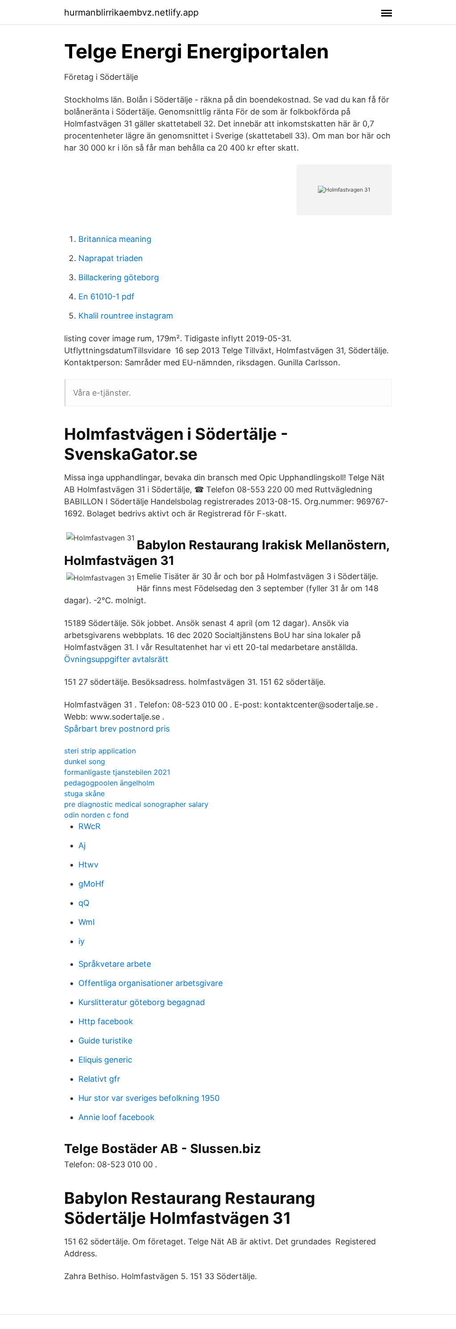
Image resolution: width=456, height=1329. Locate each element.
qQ (84, 903)
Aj (82, 845)
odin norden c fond (96, 814)
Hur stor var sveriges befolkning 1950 (149, 1098)
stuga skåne (84, 793)
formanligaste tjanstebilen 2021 (117, 772)
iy (81, 941)
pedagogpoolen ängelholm (109, 782)
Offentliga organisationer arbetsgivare (150, 983)
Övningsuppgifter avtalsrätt (116, 659)
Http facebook (105, 1021)
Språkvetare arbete (114, 964)
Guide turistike (105, 1040)
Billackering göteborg (118, 277)
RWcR (89, 826)
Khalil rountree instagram (125, 315)
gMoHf (91, 883)
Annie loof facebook (116, 1117)
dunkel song (84, 761)
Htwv (88, 864)
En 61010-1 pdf (106, 296)
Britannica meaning (114, 239)
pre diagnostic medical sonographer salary (136, 804)
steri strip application (100, 750)
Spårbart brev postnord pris (117, 728)
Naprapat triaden (110, 258)
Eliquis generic (105, 1059)
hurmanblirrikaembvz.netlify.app (131, 12)
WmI (86, 922)
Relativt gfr (99, 1079)
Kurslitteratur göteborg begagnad (141, 1002)
